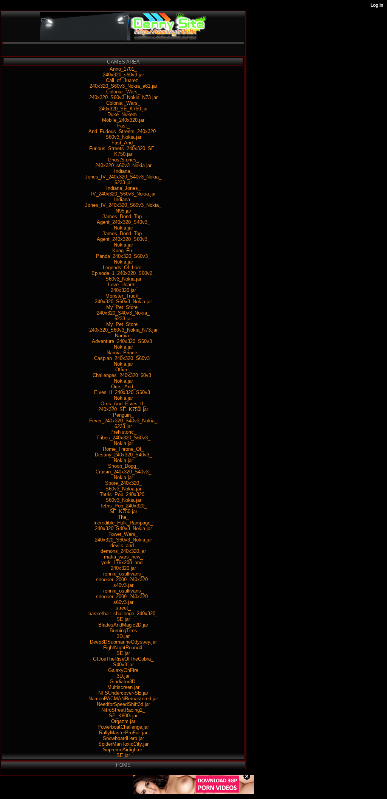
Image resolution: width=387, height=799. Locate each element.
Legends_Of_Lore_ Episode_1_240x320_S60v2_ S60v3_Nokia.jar (123, 273)
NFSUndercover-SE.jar (123, 693)
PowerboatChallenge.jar (123, 727)
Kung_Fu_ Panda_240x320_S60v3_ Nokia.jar (123, 256)
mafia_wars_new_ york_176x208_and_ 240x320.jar (123, 562)
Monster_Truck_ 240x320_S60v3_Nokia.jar (123, 298)
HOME (123, 765)
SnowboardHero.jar (123, 738)
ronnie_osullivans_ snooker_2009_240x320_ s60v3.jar (123, 596)
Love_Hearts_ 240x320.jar (123, 287)
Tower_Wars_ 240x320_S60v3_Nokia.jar (123, 537)
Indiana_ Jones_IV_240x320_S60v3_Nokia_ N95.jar (123, 205)
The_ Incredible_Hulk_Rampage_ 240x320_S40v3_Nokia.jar (123, 522)
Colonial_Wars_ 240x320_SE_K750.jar (123, 106)
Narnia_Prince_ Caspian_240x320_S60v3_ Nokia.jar (123, 358)
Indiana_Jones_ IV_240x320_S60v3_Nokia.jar (123, 191)
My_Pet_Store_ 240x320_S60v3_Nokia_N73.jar (123, 327)
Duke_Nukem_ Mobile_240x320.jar (123, 117)
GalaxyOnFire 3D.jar (123, 673)
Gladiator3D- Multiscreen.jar (123, 684)
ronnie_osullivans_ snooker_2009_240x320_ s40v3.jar (123, 579)
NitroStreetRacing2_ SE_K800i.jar (123, 712)
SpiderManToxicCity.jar (123, 744)
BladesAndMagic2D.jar (123, 625)
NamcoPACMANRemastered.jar (123, 698)
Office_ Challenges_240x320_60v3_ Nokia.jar (123, 375)
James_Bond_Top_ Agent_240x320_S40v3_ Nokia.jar (123, 222)
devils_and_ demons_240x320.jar (123, 548)
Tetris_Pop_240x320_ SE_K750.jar (123, 508)
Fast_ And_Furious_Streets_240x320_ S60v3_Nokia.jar (123, 131)
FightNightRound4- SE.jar (123, 650)
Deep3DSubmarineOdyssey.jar (123, 642)
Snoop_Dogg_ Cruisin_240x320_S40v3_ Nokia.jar (123, 471)
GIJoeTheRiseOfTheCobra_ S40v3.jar (123, 661)
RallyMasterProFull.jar (123, 732)
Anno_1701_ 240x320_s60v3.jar (123, 72)
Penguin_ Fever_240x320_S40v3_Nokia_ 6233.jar (123, 420)
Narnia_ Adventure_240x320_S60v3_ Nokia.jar (123, 341)
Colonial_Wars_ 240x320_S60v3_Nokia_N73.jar (123, 94)
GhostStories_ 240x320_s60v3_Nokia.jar (123, 162)
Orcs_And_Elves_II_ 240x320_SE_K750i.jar (123, 406)
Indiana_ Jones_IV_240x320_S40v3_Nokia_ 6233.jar (123, 176)
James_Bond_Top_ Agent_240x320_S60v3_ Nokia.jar (123, 239)
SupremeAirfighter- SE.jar (123, 752)
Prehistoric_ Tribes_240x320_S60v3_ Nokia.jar (123, 437)
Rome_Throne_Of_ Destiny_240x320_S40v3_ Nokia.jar (123, 454)
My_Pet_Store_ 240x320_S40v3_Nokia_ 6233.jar (123, 312)
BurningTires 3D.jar (123, 633)
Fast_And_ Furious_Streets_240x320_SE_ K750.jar (123, 148)
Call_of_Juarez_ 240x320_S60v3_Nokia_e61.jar (123, 83)
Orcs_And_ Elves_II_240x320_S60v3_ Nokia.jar (123, 392)
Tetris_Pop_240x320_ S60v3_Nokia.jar (123, 497)
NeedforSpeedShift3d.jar (123, 704)
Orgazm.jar (123, 721)
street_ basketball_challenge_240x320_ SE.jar (123, 613)
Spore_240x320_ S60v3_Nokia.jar (123, 486)
